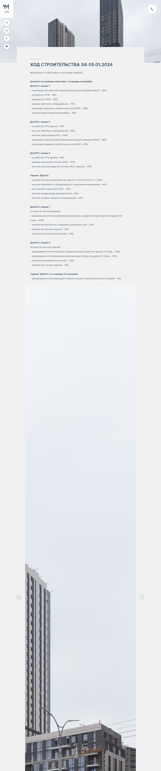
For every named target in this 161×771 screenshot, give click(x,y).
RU (7, 758)
